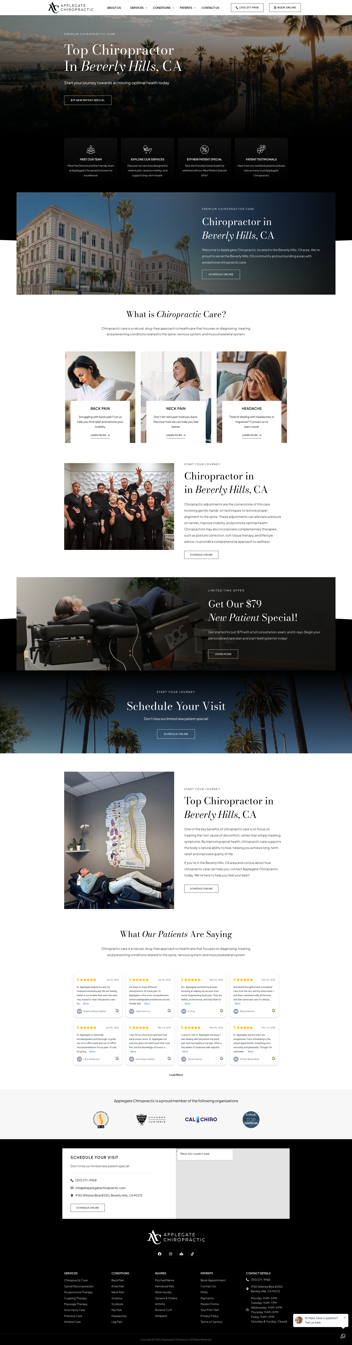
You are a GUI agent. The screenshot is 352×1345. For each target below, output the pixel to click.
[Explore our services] (147, 149)
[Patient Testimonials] (261, 149)
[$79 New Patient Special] (204, 149)
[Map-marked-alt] (181, 1254)
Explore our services (147, 159)
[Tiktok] (192, 1254)
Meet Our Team (91, 159)
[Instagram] (170, 1254)
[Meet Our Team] (91, 149)
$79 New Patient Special (204, 159)
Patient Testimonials (261, 159)
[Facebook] (159, 1254)
